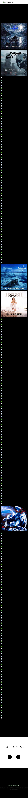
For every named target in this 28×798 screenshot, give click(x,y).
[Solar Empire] (14, 262)
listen (21, 44)
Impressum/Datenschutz (14, 785)
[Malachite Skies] (14, 503)
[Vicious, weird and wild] (14, 718)
